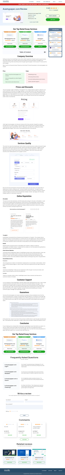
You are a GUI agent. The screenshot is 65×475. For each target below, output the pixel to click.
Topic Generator (46, 1)
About (54, 1)
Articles (38, 1)
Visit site (52, 19)
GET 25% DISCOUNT (55, 34)
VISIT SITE (40, 46)
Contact (60, 1)
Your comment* (9, 404)
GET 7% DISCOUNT (55, 39)
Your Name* (8, 399)
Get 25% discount (25, 46)
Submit (24, 415)
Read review (25, 43)
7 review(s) (55, 10)
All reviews (31, 1)
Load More (24, 439)
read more (10, 435)
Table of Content (25, 52)
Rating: (7, 411)
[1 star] (10, 411)
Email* (26, 399)
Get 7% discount (10, 46)
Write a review (52, 15)
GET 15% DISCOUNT (56, 49)
